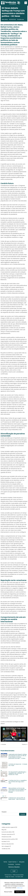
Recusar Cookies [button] (8, 891)
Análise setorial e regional (8, 827)
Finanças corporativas (7, 834)
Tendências (5, 848)
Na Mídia (5, 19)
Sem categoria (5, 846)
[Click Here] (25, 3)
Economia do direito (7, 832)
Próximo (24, 744)
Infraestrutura (5, 836)
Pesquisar (4, 812)
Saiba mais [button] (19, 887)
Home (5, 862)
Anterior (4, 744)
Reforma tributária (6, 844)
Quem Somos (12, 862)
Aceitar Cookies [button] (19, 891)
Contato (17, 864)
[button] (13, 862)
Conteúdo (11, 864)
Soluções (21, 862)
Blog (3, 829)
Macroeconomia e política (8, 839)
